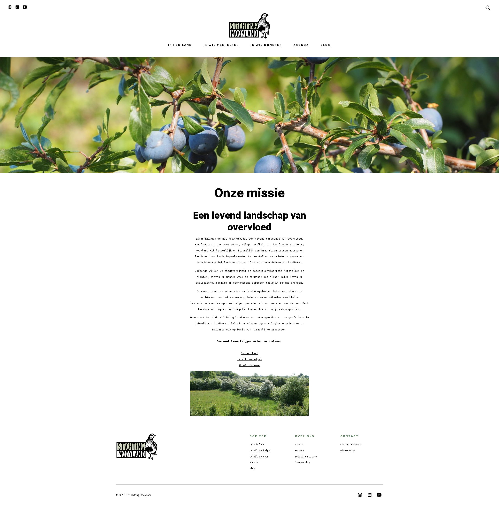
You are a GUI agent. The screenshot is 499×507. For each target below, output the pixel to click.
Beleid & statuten (306, 456)
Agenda (301, 45)
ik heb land (249, 353)
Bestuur (299, 450)
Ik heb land (180, 45)
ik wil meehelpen (249, 359)
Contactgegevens (350, 444)
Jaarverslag (302, 462)
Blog (325, 45)
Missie (299, 444)
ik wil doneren (249, 365)
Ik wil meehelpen (221, 45)
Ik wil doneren (266, 45)
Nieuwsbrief (347, 450)
